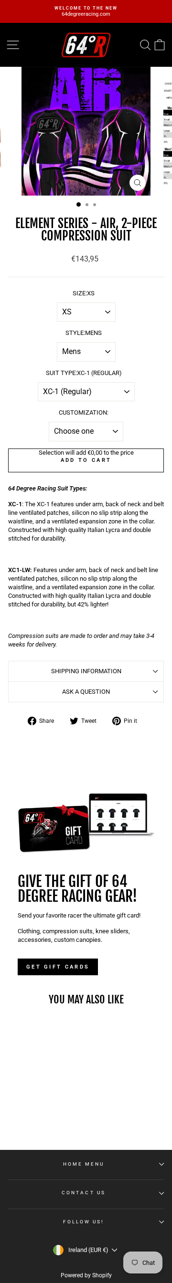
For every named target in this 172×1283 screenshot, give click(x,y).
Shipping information (86, 671)
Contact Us (84, 1192)
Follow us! (84, 1222)
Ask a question (86, 691)
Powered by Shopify (86, 1275)
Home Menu (84, 1164)
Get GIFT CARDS (57, 967)
